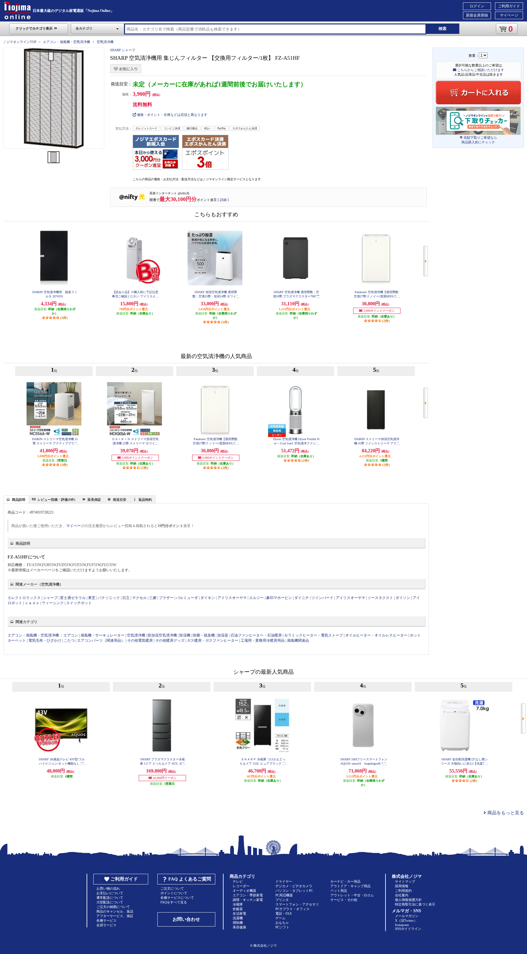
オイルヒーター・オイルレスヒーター (376, 635)
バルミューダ (187, 598)
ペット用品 (338, 890)
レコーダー (241, 886)
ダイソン (403, 598)
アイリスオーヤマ (232, 598)
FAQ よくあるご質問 (189, 879)
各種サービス (106, 920)
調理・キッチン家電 (248, 900)
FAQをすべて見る (173, 902)
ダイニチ (301, 598)
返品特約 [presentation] (145, 499)
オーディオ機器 (244, 890)
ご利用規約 (403, 890)
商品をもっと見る (505, 812)
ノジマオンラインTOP (19, 42)
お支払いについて (109, 893)
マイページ (509, 15)
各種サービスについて (177, 897)
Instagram (402, 925)
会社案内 (401, 895)
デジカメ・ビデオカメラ (293, 886)
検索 (442, 28)
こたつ (69, 640)
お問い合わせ (186, 919)
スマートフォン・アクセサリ (297, 904)
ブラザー (166, 598)
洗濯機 (238, 918)
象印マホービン (279, 598)
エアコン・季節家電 (248, 895)
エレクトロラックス (24, 598)
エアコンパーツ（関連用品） (101, 640)
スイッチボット (79, 603)
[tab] (16, 499)
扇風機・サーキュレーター (102, 635)
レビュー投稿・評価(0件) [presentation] (56, 499)
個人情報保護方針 (408, 900)
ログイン (477, 6)
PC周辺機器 (284, 895)
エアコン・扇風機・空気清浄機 (66, 42)
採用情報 (401, 886)
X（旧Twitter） (406, 920)
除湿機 (184, 635)
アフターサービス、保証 (114, 916)
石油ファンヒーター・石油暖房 (256, 635)
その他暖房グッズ (170, 640)
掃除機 (238, 922)
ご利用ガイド (509, 6)
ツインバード (322, 598)
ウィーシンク (53, 603)
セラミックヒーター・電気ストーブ (313, 635)
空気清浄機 (105, 42)
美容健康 (239, 927)
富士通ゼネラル (73, 598)
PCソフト (282, 927)
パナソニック (109, 598)
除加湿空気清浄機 (162, 635)
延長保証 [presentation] (94, 499)
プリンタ (282, 900)
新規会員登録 (477, 15)
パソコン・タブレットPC (294, 890)
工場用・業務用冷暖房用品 (263, 640)
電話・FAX (283, 913)
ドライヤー (283, 881)
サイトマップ (405, 881)
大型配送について (109, 902)
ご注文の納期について (113, 907)
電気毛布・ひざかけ (44, 640)
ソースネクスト (380, 598)
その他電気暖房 (140, 640)
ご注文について (172, 888)
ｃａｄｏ (32, 603)
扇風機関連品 (298, 640)
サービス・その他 (343, 900)
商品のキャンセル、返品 (114, 911)
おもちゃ (282, 922)
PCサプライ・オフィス (292, 909)
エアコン (70, 635)
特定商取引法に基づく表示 (415, 904)
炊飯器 (238, 909)
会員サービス (106, 925)
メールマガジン (406, 916)
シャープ (50, 598)
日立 (126, 598)
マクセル (139, 598)
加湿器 (222, 635)
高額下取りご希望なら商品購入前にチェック (479, 140)
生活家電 (239, 913)
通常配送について (109, 897)
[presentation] (15, 499)
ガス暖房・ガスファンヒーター (212, 640)
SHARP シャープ (122, 50)
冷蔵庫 (238, 904)
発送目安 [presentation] (119, 499)
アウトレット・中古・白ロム (352, 895)
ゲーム (280, 918)
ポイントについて (173, 893)
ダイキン (207, 598)
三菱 (152, 598)
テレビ (238, 881)
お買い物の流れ (108, 888)
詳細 (223, 200)
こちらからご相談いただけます (480, 70)
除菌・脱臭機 (204, 635)
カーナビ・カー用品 (345, 881)
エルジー (256, 598)
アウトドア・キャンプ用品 (350, 886)
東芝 (91, 598)
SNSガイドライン (408, 929)
